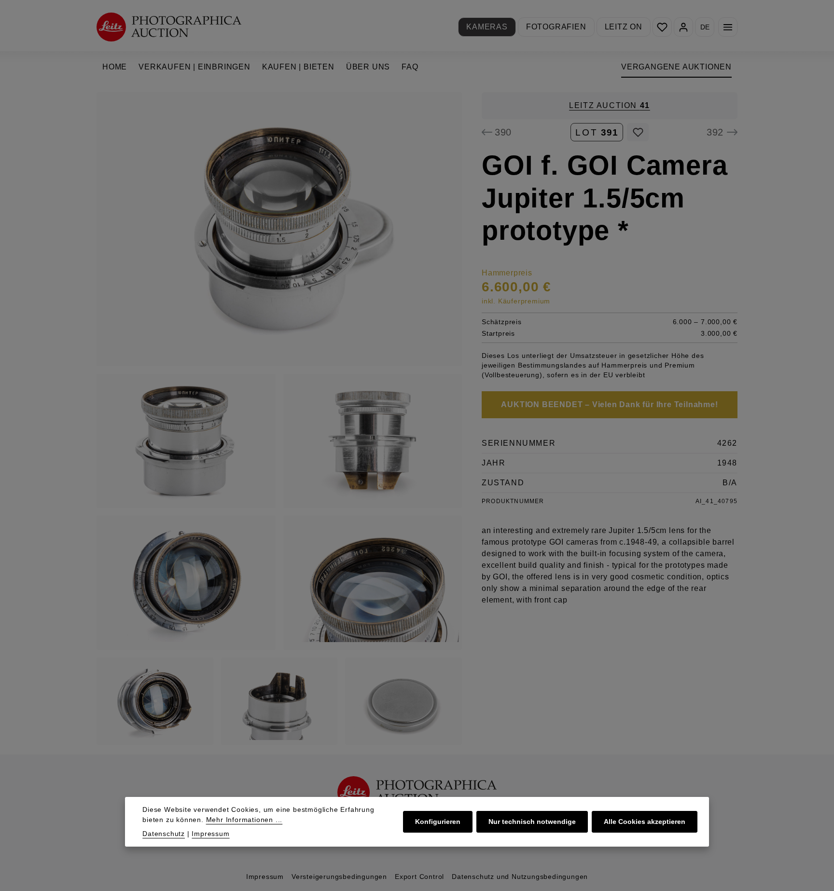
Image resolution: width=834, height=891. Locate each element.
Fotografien (556, 27)
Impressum (265, 876)
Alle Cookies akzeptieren (644, 821)
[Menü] (727, 27)
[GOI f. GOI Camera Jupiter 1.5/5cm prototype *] (279, 229)
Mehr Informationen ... (244, 819)
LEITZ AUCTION (609, 105)
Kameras (487, 27)
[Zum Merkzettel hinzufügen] (638, 132)
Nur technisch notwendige (532, 821)
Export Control (419, 876)
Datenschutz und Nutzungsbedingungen (520, 876)
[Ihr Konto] (683, 27)
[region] (279, 418)
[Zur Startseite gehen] (169, 27)
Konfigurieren (437, 821)
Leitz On (623, 27)
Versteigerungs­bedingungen (339, 876)
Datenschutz (163, 833)
